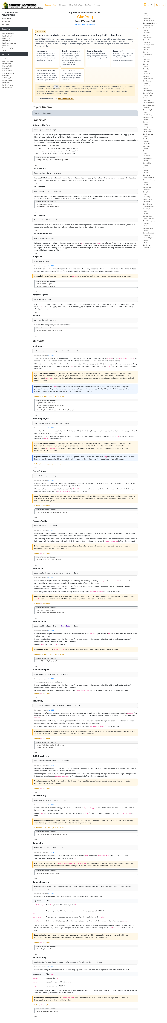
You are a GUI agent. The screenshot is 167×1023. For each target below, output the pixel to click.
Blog (71, 5)
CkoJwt (145, 124)
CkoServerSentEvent (149, 180)
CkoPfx (145, 153)
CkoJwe (145, 119)
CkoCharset (146, 42)
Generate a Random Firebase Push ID (49, 560)
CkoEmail (146, 76)
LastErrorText (6, 38)
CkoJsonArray (147, 115)
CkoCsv (145, 52)
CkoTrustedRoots (148, 218)
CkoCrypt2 (146, 47)
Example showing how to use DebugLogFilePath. (53, 160)
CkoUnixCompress (149, 221)
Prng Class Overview (66, 99)
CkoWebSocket (148, 228)
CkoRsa (145, 168)
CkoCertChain (147, 37)
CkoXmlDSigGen (148, 238)
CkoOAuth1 (146, 143)
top (36, 165)
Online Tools (78, 5)
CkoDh (145, 57)
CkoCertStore (147, 40)
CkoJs (145, 112)
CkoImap (146, 107)
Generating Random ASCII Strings (47, 1011)
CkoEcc (145, 71)
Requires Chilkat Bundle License (85, 24)
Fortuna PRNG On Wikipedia (46, 286)
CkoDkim (146, 61)
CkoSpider (146, 192)
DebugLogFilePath (8, 33)
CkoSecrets (146, 175)
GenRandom (6, 68)
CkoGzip (145, 88)
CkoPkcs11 (146, 156)
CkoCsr (145, 49)
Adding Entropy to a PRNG (45, 407)
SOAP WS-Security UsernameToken (48, 661)
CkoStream (146, 201)
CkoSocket (146, 189)
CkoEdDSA (146, 74)
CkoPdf (145, 148)
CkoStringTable (148, 209)
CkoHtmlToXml (147, 95)
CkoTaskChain (147, 216)
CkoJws (145, 122)
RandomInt (5, 82)
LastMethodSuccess (9, 43)
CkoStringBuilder (148, 206)
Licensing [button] (63, 5)
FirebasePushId (7, 66)
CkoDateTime (147, 54)
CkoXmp (145, 240)
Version (4, 50)
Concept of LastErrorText (45, 204)
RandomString (7, 87)
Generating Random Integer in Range (48, 873)
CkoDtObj (146, 69)
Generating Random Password (46, 949)
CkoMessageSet (148, 134)
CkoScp (145, 172)
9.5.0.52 (51, 266)
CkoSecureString (148, 177)
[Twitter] (151, 5)
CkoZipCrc (146, 245)
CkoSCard (146, 170)
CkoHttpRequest (148, 102)
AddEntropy (6, 59)
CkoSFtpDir (146, 185)
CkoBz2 (145, 30)
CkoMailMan (147, 131)
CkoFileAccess (147, 81)
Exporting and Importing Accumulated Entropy (52, 512)
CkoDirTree (146, 59)
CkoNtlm (146, 141)
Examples (5, 24)
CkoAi (145, 13)
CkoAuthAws (147, 18)
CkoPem (145, 151)
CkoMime (146, 139)
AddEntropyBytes (8, 61)
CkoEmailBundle (148, 78)
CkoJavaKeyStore (148, 110)
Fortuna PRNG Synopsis (44, 284)
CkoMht (145, 136)
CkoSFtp (146, 182)
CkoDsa (145, 66)
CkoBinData (146, 28)
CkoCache (146, 32)
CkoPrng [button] (88, 5)
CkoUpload (146, 223)
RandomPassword (8, 85)
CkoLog (145, 127)
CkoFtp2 (145, 83)
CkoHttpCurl (147, 100)
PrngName (5, 45)
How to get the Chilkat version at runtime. (50, 330)
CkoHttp (145, 98)
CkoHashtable (147, 90)
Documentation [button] (51, 5)
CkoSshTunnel (147, 199)
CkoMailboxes (147, 129)
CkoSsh (145, 194)
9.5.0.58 (51, 530)
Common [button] (97, 5)
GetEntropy (6, 75)
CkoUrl (145, 226)
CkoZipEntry (147, 247)
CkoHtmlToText (148, 93)
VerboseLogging (7, 48)
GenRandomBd (7, 71)
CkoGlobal (146, 86)
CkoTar (145, 211)
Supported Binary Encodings (46, 403)
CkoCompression (148, 45)
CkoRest (145, 165)
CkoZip (145, 242)
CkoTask (145, 213)
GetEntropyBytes (8, 78)
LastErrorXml (6, 41)
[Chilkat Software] (22, 5)
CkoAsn (145, 16)
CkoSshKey (146, 197)
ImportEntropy (7, 80)
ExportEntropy (7, 63)
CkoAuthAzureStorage (150, 23)
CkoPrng (146, 160)
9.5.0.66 (51, 630)
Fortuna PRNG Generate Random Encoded (50, 405)
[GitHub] (148, 5)
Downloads (160, 5)
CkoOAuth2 (146, 146)
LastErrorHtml (7, 36)
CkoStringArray (148, 204)
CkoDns (145, 64)
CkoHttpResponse (149, 105)
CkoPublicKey (147, 163)
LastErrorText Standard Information (48, 206)
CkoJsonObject (148, 117)
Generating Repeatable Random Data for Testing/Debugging (56, 410)
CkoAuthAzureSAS (149, 20)
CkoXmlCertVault (148, 233)
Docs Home (6, 18)
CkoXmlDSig (147, 235)
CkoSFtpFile (147, 187)
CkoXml (145, 230)
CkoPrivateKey (147, 158)
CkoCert (145, 35)
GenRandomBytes (8, 73)
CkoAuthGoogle (148, 25)
